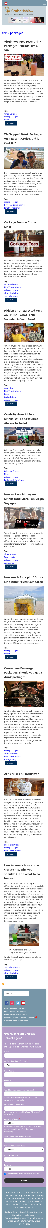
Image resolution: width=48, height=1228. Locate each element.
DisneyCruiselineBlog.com (23, 1215)
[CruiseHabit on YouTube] (6, 3)
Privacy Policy (24, 1224)
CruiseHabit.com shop (28, 1204)
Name (6, 1051)
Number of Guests (11, 1155)
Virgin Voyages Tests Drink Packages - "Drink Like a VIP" (22, 46)
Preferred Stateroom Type (14, 1146)
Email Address (9, 1071)
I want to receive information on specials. (23, 1174)
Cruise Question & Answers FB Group (24, 1221)
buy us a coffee (32, 1201)
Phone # (7, 1080)
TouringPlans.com (35, 1218)
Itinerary (7, 1165)
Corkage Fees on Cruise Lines (20, 224)
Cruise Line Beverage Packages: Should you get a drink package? (23, 672)
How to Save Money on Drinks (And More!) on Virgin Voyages (24, 498)
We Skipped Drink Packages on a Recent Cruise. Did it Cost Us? (23, 138)
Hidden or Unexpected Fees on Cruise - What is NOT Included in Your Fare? (23, 315)
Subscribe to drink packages (3, 984)
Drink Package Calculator (15, 1008)
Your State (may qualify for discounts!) (19, 1090)
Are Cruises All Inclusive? (21, 774)
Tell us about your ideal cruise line (17, 1136)
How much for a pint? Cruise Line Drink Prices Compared (23, 579)
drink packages (12, 33)
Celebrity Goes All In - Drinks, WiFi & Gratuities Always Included (21, 418)
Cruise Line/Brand (11, 1119)
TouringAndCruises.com (15, 1218)
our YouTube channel (15, 1201)
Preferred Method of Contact (15, 1061)
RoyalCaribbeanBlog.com (31, 1212)
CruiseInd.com (11, 1212)
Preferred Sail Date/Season (15, 1104)
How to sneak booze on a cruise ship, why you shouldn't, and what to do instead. (22, 871)
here (33, 1195)
